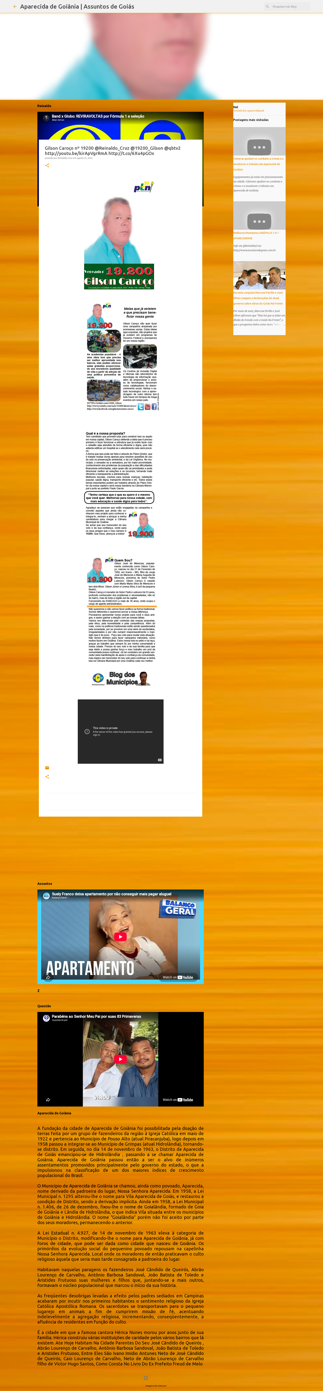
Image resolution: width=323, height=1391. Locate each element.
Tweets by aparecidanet (248, 110)
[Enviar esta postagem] (47, 769)
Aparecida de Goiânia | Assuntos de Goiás (77, 6)
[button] (47, 165)
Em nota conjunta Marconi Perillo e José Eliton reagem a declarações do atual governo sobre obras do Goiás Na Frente (258, 298)
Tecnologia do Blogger (164, 1378)
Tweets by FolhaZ (49, 998)
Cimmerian (172, 1386)
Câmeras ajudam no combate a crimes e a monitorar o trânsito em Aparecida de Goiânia (258, 164)
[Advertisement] (120, 848)
